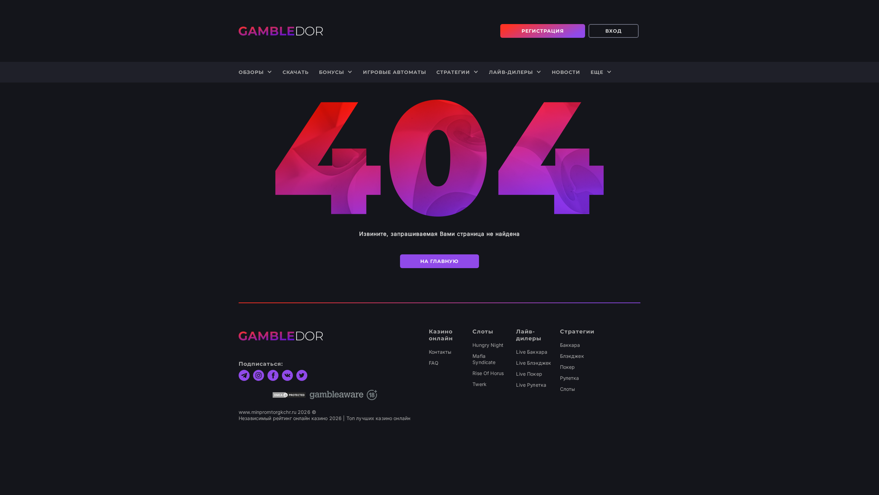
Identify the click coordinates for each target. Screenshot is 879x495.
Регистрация (543, 31)
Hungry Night (487, 345)
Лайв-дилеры (511, 72)
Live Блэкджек (533, 363)
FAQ (433, 363)
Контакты (440, 352)
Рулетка (569, 378)
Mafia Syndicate (483, 359)
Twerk (479, 384)
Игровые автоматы (394, 72)
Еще (597, 72)
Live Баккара (531, 352)
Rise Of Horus (488, 373)
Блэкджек (572, 356)
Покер (567, 367)
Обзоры (251, 72)
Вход (613, 31)
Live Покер (529, 374)
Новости (566, 72)
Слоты (567, 389)
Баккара (570, 345)
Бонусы (331, 72)
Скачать (296, 72)
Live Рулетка (531, 385)
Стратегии (453, 72)
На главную (439, 261)
